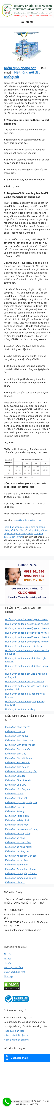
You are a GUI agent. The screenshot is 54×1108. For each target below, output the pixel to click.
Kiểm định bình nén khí (17, 767)
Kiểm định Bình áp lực (16, 736)
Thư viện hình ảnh (13, 967)
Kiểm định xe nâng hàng (18, 842)
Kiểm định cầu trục (15, 882)
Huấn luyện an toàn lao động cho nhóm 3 (27, 628)
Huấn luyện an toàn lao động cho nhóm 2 (27, 624)
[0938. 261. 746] (7, 1102)
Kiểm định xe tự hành (16, 860)
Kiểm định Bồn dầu (15, 776)
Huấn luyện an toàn (14, 1031)
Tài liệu (7, 958)
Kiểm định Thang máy (16, 824)
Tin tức (7, 954)
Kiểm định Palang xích (17, 816)
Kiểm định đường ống (16, 864)
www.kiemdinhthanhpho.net (27, 520)
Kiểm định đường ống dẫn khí (20, 878)
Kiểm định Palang (14, 811)
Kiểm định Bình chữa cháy (19, 740)
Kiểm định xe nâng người (18, 847)
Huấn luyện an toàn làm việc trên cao (24, 681)
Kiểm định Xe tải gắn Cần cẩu (21, 855)
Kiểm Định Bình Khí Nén (17, 762)
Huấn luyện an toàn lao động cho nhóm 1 (26, 619)
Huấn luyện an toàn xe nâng (20, 709)
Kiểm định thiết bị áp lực (17, 1035)
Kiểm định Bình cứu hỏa (17, 749)
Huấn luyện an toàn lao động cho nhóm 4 (27, 632)
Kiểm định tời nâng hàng (18, 833)
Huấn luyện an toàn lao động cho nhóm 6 (27, 641)
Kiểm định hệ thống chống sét (21, 802)
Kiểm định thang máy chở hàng (21, 829)
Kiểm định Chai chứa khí (18, 780)
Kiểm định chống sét (20, 68)
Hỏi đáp (8, 963)
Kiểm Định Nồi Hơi (14, 807)
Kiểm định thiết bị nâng (16, 1039)
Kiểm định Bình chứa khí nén (20, 744)
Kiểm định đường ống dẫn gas (21, 869)
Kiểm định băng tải (15, 731)
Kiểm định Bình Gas (15, 753)
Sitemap (8, 976)
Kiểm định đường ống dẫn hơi (21, 873)
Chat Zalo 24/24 (19, 1058)
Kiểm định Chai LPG (15, 784)
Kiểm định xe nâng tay (17, 851)
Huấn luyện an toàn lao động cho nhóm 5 (27, 637)
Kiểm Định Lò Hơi (14, 793)
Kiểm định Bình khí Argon (18, 758)
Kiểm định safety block (17, 820)
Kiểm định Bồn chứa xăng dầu (21, 771)
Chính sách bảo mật (14, 972)
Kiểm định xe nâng (15, 838)
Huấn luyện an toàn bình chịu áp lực (24, 646)
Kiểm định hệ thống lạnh (18, 789)
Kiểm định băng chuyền (17, 727)
